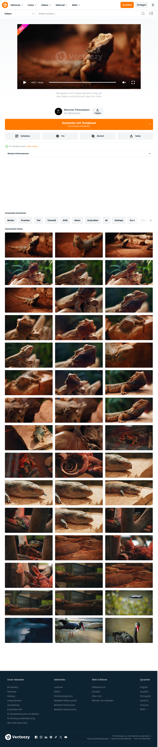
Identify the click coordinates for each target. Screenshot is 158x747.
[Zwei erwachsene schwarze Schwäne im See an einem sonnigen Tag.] (129, 630)
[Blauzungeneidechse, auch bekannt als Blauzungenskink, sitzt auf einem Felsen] (129, 492)
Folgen (96, 113)
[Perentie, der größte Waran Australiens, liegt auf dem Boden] (79, 547)
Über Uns (96, 696)
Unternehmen (14, 700)
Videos (44, 5)
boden (10, 220)
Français (142, 704)
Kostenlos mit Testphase (78, 124)
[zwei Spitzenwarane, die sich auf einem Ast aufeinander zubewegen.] (29, 602)
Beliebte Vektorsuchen (65, 700)
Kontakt (96, 691)
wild (65, 220)
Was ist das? (32, 146)
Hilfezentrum (98, 687)
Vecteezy (11, 691)
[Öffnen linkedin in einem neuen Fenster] (46, 737)
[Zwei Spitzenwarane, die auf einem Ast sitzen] (29, 575)
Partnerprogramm (63, 696)
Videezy (11, 696)
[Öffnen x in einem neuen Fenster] (61, 737)
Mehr (75, 5)
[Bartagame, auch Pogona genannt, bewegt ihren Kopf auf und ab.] (129, 355)
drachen (25, 220)
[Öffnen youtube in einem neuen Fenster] (65, 737)
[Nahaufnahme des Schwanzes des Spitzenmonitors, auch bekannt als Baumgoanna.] (79, 465)
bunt (132, 220)
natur (77, 220)
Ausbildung (13, 704)
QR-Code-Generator (17, 722)
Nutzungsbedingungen (95, 738)
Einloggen (139, 5)
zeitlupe (118, 220)
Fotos (31, 5)
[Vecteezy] (5, 5)
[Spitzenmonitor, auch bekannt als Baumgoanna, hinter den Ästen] (29, 547)
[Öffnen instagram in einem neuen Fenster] (41, 737)
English (142, 687)
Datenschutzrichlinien (119, 738)
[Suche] (141, 13)
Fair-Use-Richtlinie (140, 738)
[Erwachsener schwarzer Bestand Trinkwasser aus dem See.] (79, 630)
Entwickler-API (14, 709)
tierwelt (51, 220)
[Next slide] (146, 220)
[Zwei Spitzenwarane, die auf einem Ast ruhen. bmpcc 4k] (79, 575)
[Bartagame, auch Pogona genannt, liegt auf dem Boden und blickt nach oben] (29, 245)
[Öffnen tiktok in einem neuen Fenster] (56, 737)
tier (39, 220)
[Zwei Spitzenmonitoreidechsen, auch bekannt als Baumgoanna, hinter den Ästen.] (29, 520)
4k (106, 220)
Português (143, 696)
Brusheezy (12, 687)
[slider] (81, 82)
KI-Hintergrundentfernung (21, 718)
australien (92, 220)
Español (142, 691)
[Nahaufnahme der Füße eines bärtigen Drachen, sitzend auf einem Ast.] (79, 437)
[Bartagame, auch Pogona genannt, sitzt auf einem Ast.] (29, 272)
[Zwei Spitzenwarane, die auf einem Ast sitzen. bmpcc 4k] (129, 547)
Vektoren (15, 5)
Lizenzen (58, 687)
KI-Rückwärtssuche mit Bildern (23, 713)
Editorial (60, 5)
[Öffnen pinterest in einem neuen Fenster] (51, 737)
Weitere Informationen (18, 153)
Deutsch (142, 700)
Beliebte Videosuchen (65, 709)
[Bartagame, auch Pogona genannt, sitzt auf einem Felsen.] (129, 327)
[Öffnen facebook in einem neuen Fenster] (36, 737)
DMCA (57, 691)
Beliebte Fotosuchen (64, 704)
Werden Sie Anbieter (102, 700)
